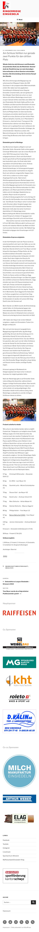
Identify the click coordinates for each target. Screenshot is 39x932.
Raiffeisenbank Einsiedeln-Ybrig (13, 860)
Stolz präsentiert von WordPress (21, 927)
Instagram (6, 848)
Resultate (9, 568)
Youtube (5, 844)
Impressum (7, 911)
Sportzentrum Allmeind (11, 856)
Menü (20, 19)
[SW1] (23, 515)
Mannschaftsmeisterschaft (16, 566)
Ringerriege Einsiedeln (12, 12)
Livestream (7, 852)
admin (22, 50)
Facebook (6, 840)
